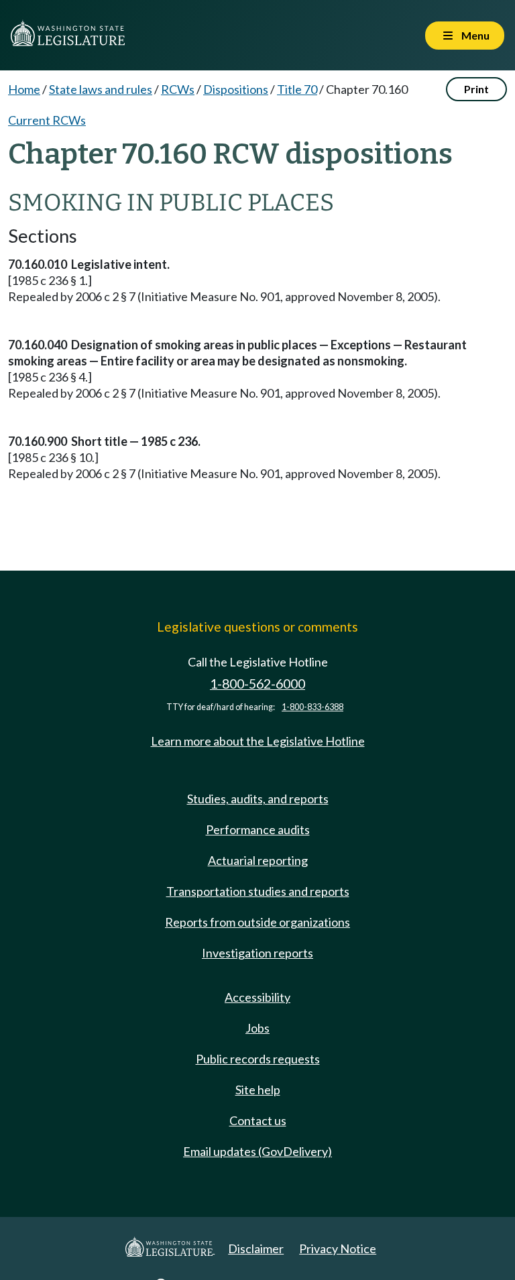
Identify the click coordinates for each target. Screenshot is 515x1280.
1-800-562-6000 (257, 683)
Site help (257, 1089)
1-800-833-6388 (312, 707)
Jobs (257, 1028)
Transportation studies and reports (257, 891)
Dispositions (235, 89)
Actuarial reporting (258, 860)
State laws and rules (100, 89)
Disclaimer (256, 1248)
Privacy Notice (337, 1248)
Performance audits (258, 829)
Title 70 (297, 89)
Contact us (257, 1120)
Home (24, 89)
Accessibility (257, 997)
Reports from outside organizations (257, 922)
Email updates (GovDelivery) (257, 1151)
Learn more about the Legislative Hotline (258, 741)
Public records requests (258, 1058)
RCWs (177, 89)
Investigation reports (257, 952)
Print (476, 88)
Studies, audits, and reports (258, 798)
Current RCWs (47, 120)
